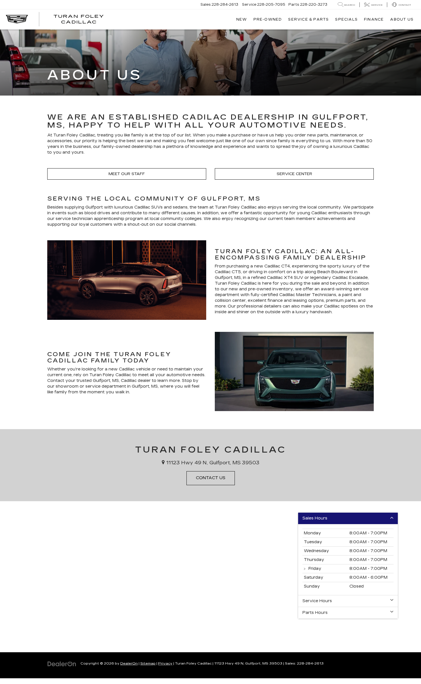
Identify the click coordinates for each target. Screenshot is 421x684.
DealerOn (129, 663)
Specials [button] (346, 19)
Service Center (294, 174)
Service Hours (317, 600)
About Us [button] (402, 19)
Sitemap (148, 663)
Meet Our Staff (127, 174)
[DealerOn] (61, 663)
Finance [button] (374, 19)
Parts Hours (315, 612)
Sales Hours (314, 518)
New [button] (241, 19)
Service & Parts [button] (308, 19)
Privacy (165, 663)
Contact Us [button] (210, 477)
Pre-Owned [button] (267, 19)
